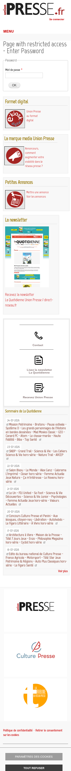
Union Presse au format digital (33, 115)
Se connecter (56, 19)
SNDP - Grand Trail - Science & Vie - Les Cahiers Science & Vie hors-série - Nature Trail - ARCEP (36, 453)
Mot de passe (12, 70)
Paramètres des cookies (34, 756)
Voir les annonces (36, 196)
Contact (38, 345)
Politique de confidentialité (18, 730)
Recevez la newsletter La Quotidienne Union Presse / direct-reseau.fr (29, 299)
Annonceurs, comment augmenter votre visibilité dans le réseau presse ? (34, 157)
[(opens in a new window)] (35, 657)
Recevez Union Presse (38, 397)
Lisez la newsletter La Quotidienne (39, 371)
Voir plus (63, 571)
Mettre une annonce (37, 192)
